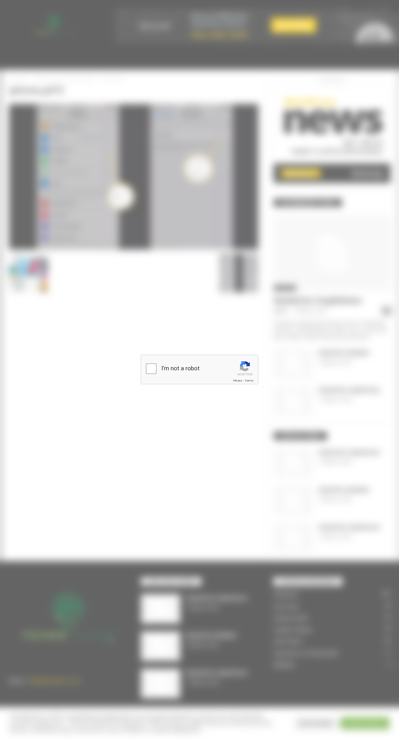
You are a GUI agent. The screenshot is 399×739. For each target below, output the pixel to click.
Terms (249, 380)
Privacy (237, 380)
